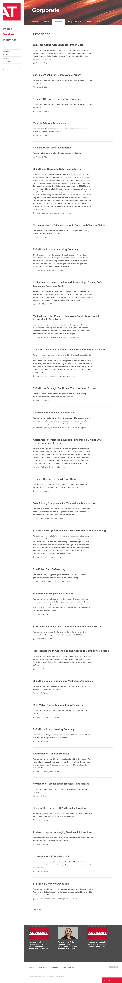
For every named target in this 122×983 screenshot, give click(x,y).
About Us (6, 47)
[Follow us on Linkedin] (110, 967)
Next (109, 909)
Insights (6, 58)
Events (89, 22)
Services (8, 34)
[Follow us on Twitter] (116, 967)
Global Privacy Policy (68, 967)
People (7, 29)
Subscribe (31, 967)
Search (5, 69)
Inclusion (6, 51)
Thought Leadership (74, 22)
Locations (6, 61)
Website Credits (60, 976)
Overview (35, 22)
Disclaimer (54, 967)
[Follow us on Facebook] (113, 967)
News (98, 22)
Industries (9, 40)
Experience (58, 22)
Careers (6, 54)
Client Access (43, 967)
